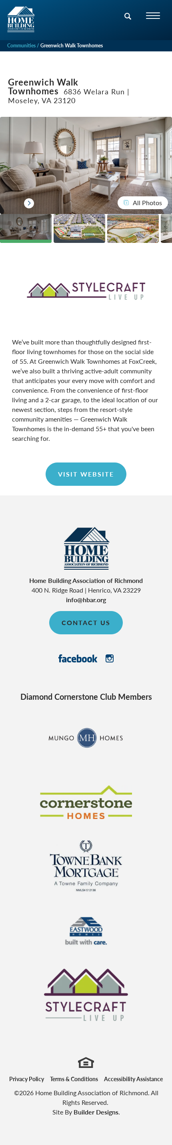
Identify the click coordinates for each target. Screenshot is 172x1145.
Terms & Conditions (74, 1079)
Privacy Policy (26, 1079)
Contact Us (86, 622)
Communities (21, 45)
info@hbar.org (86, 599)
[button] (128, 21)
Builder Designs (96, 1111)
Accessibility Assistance (133, 1079)
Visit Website (86, 474)
